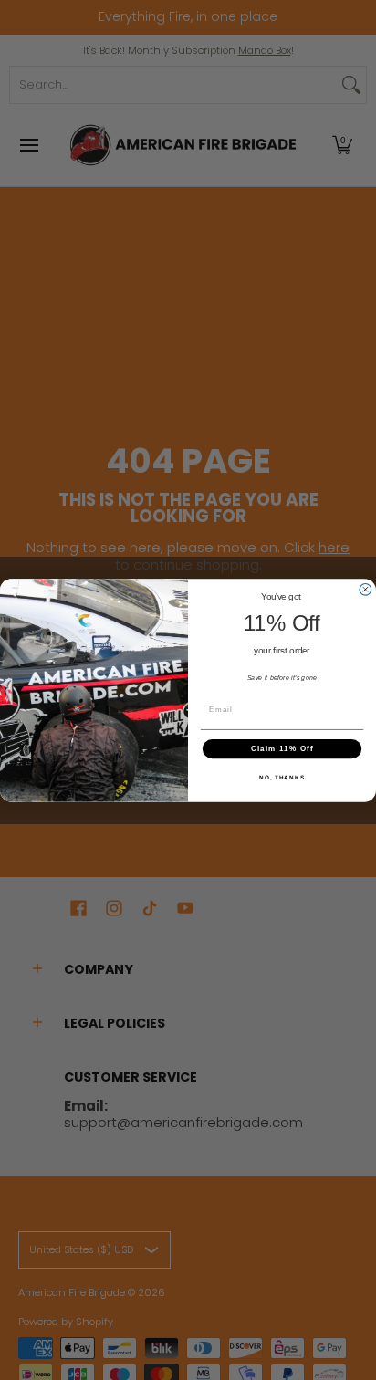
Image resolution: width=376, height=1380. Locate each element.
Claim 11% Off (282, 748)
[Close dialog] (365, 589)
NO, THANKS (282, 777)
